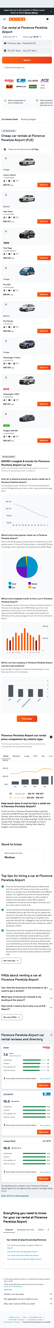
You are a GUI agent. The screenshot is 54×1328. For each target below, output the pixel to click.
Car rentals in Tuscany (16, 1320)
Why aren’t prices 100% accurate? (19, 1303)
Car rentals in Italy (35, 1317)
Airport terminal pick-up (15, 67)
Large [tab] (26, 756)
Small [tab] (6, 756)
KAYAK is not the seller (14, 1294)
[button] (51, 11)
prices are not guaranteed (13, 1286)
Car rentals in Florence (12, 1322)
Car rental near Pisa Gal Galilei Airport (22, 1251)
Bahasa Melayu (31, 13)
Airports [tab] (9, 1229)
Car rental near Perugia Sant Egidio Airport (24, 1259)
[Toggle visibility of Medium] (32, 583)
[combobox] (10, 36)
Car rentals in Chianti (34, 1320)
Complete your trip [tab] (25, 1229)
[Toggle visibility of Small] (12, 583)
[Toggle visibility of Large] (32, 587)
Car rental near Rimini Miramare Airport (23, 1255)
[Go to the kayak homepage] (17, 19)
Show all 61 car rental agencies (15, 1196)
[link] (27, 719)
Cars (24, 1317)
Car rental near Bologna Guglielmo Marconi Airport (24, 1246)
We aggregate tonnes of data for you (21, 1299)
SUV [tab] (35, 756)
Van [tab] (43, 756)
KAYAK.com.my (14, 1317)
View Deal (44, 185)
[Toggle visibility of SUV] (12, 587)
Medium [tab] (16, 756)
